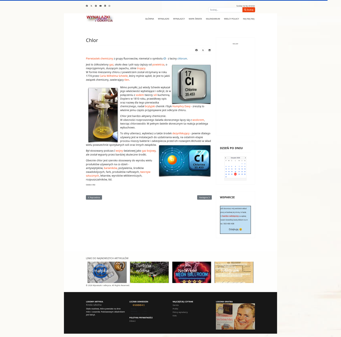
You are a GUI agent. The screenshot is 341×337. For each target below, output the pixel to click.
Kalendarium (213, 18)
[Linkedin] (105, 6)
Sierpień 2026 (235, 158)
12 (231, 169)
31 (226, 177)
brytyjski (150, 106)
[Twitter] (91, 6)
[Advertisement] (235, 91)
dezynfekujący (181, 133)
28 (239, 174)
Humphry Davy (181, 106)
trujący (141, 68)
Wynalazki (163, 18)
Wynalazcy (179, 18)
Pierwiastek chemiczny (99, 58)
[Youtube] (101, 6)
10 (226, 169)
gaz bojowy (149, 150)
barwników (110, 168)
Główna (149, 18)
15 (242, 169)
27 (235, 174)
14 (239, 169)
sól (155, 95)
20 (235, 171)
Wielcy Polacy (231, 18)
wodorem (198, 120)
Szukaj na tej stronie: (245, 6)
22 (242, 171)
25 (229, 174)
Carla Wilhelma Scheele (114, 76)
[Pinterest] (96, 6)
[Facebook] (87, 6)
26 (231, 174)
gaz (111, 64)
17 (226, 171)
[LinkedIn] (209, 50)
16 (244, 169)
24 (226, 174)
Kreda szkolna (94, 304)
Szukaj (249, 9)
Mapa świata (195, 18)
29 (242, 174)
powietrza (158, 64)
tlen (126, 79)
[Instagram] (109, 6)
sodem (140, 95)
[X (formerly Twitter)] (203, 50)
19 (231, 171)
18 (229, 171)
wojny (119, 150)
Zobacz (132, 321)
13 (235, 169)
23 (244, 171)
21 (239, 171)
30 (244, 174)
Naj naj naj (248, 18)
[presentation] (89, 272)
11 (229, 169)
